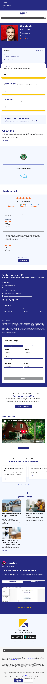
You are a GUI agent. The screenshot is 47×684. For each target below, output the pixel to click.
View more (23, 448)
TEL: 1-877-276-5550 (30, 658)
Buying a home (13, 346)
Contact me (23, 378)
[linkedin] (3, 300)
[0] (18, 484)
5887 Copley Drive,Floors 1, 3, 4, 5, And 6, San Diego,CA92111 (20, 54)
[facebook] (6, 300)
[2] (25, 484)
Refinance (33, 346)
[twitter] (10, 300)
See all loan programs (23, 406)
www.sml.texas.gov (15, 659)
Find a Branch (7, 5)
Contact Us (6, 8)
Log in (5, 2)
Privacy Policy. (24, 675)
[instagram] (13, 300)
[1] (21, 484)
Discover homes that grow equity (23, 607)
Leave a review (23, 260)
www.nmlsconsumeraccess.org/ (10, 667)
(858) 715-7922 (9, 59)
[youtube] (17, 300)
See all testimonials (22, 257)
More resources (22, 493)
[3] (28, 484)
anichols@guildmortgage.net (12, 56)
